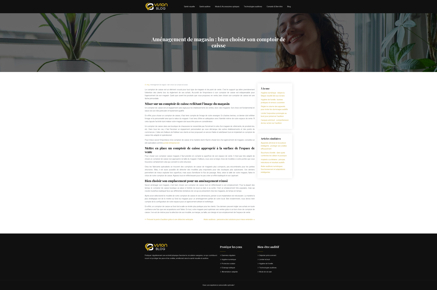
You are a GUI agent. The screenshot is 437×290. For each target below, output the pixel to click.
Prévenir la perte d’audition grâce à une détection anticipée (170, 219)
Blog (289, 6)
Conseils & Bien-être (275, 6)
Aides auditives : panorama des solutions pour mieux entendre (228, 219)
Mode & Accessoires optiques (227, 6)
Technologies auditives (253, 6)
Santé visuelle (189, 6)
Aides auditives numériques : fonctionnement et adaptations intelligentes (273, 169)
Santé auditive (204, 6)
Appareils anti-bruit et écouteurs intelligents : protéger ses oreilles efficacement (274, 146)
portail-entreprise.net (171, 143)
